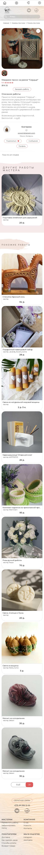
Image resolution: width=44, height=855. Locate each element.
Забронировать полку (8, 826)
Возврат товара (8, 846)
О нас (26, 823)
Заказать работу (22, 89)
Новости (27, 825)
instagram (28, 837)
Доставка (6, 837)
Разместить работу (10, 823)
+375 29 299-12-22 (22, 805)
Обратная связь (22, 801)
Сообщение (33, 141)
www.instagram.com (26, 133)
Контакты (28, 828)
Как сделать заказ (10, 840)
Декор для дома (33, 23)
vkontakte (28, 840)
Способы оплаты (9, 843)
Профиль (22, 146)
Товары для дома (18, 23)
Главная (6, 23)
